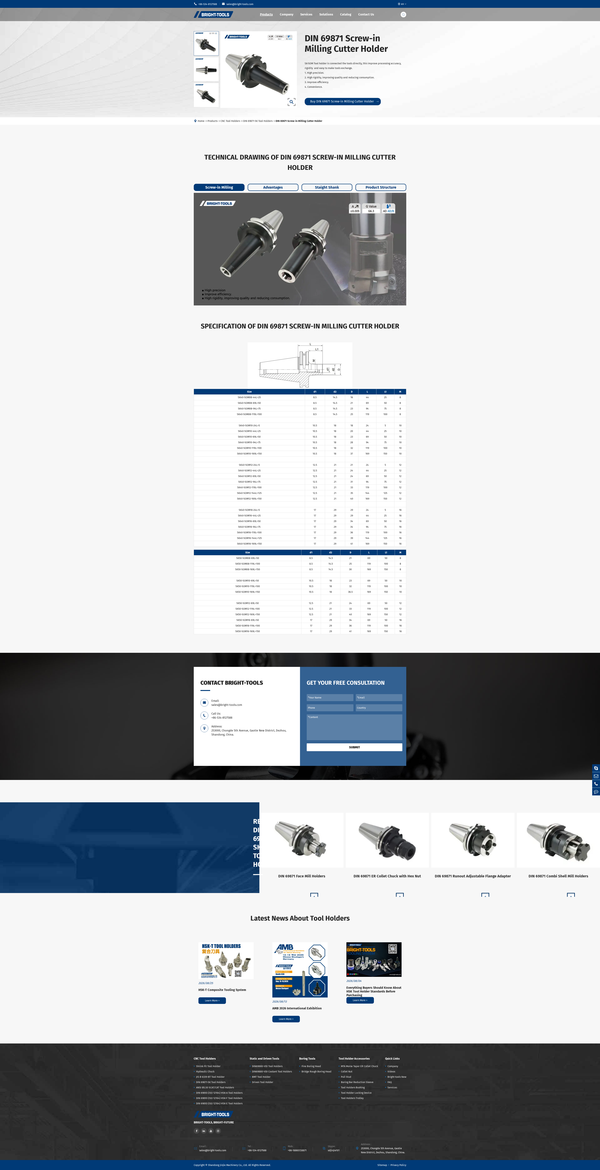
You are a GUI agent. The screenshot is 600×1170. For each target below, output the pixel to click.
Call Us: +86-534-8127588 (221, 715)
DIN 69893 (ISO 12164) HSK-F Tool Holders (219, 1098)
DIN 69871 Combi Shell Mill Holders (558, 876)
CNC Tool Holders (230, 120)
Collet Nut (346, 1071)
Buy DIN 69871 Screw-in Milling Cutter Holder (344, 101)
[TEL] (596, 784)
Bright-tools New (397, 1076)
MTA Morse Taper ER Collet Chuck (359, 1066)
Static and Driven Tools (264, 1058)
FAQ (390, 1082)
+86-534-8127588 (205, 4)
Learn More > (212, 1000)
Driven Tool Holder (262, 1082)
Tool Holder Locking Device (356, 1092)
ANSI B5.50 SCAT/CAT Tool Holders (215, 1087)
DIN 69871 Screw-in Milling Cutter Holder (299, 120)
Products (266, 14)
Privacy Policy (398, 1165)
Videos (391, 1071)
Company (286, 14)
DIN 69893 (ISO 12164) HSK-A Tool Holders (219, 1092)
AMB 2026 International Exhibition (297, 1008)
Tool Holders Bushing (353, 1087)
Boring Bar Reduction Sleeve (357, 1082)
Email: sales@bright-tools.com (226, 703)
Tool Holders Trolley (352, 1098)
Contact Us (366, 14)
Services (306, 14)
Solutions (326, 14)
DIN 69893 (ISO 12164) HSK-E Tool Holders (219, 1103)
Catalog (345, 14)
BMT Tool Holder (261, 1076)
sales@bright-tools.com (237, 4)
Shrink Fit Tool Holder (208, 1066)
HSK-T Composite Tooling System (222, 990)
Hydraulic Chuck (205, 1071)
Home (201, 120)
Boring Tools (307, 1058)
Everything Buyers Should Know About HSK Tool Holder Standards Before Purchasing (373, 991)
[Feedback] (596, 791)
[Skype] (596, 768)
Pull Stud (346, 1076)
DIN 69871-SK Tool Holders (257, 120)
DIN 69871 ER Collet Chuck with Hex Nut (387, 876)
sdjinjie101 (334, 1150)
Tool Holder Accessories (354, 1058)
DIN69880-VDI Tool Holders (267, 1066)
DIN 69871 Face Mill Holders (301, 876)
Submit (354, 747)
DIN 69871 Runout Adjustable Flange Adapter (473, 876)
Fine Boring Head (311, 1066)
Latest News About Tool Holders (300, 918)
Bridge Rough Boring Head (316, 1071)
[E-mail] (596, 776)
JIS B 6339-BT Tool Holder (210, 1076)
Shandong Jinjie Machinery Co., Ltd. (228, 1165)
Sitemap (382, 1165)
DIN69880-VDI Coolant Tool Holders (272, 1071)
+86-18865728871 (297, 1150)
